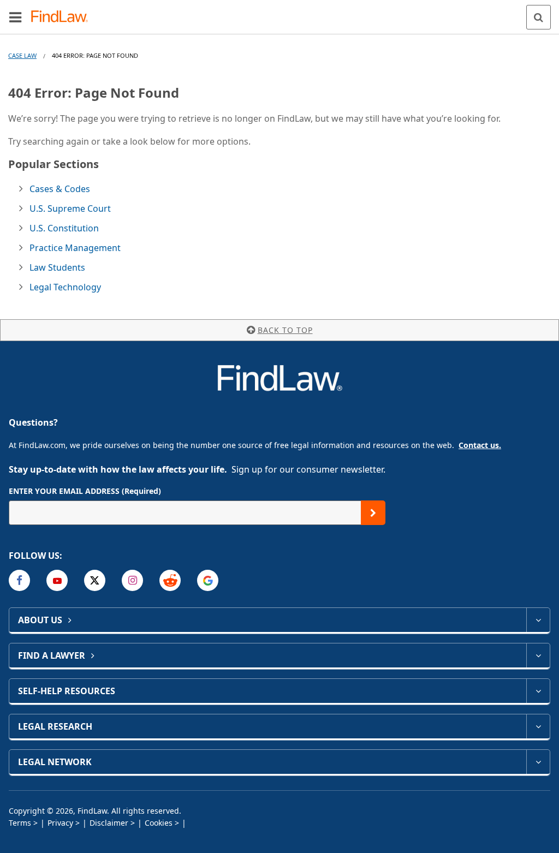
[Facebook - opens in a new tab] (19, 580)
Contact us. (480, 445)
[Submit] (373, 512)
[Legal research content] (538, 726)
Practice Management (75, 248)
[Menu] (15, 17)
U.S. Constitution (64, 228)
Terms (20, 823)
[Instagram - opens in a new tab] (132, 580)
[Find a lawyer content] (538, 655)
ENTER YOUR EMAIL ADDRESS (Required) (85, 491)
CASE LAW (22, 55)
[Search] (538, 17)
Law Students (57, 267)
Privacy (60, 823)
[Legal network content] (538, 762)
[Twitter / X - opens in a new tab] (94, 580)
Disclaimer (109, 823)
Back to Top (285, 330)
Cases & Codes (59, 189)
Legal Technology (65, 287)
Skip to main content (280, 13)
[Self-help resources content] (538, 691)
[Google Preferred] (207, 580)
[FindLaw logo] (63, 17)
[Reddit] (170, 580)
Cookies (159, 823)
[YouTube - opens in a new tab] (57, 580)
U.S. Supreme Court (70, 208)
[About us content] (538, 620)
